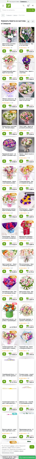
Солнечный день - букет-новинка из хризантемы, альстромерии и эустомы (26, 182)
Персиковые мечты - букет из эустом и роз (26, 430)
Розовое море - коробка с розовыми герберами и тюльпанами (26, 375)
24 (28, 185)
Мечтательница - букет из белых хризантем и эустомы (26, 265)
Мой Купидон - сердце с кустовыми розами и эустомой (26, 210)
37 (28, 158)
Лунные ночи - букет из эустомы (26, 72)
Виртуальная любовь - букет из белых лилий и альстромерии (9, 210)
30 (11, 102)
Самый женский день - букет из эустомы (9, 72)
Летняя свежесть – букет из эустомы (26, 44)
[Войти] (33, 6)
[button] (27, 457)
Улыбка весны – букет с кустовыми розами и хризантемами (9, 182)
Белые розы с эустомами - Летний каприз (9, 127)
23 (11, 350)
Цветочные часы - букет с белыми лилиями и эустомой (26, 292)
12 (28, 240)
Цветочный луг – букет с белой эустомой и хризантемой (9, 265)
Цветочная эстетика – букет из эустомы (9, 44)
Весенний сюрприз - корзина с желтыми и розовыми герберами (26, 320)
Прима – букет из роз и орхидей (26, 154)
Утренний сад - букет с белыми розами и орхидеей (26, 347)
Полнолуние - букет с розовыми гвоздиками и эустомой (9, 237)
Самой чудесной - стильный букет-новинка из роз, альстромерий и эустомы (9, 347)
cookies (12, 446)
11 (10, 130)
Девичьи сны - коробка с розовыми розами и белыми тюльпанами (26, 402)
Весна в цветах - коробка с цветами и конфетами (9, 430)
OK (32, 447)
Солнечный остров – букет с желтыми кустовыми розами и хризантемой (9, 402)
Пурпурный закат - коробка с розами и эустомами (9, 154)
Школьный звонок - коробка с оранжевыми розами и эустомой (9, 320)
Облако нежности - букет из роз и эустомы (9, 99)
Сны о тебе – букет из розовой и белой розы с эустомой (26, 127)
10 (28, 75)
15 (11, 295)
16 (11, 75)
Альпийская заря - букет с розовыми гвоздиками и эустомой (9, 292)
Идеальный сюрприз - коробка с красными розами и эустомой (26, 237)
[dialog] (24, 6)
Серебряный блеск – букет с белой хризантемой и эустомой (9, 375)
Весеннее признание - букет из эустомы (26, 99)
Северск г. (23, 1)
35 (28, 130)
